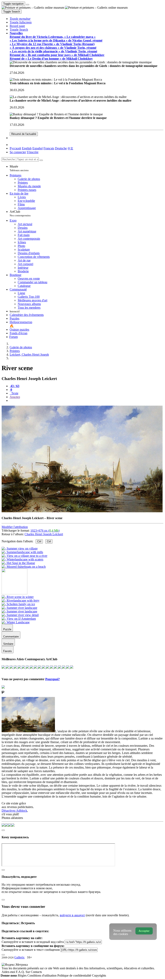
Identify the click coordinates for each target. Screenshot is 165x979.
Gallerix (19, 957)
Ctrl (39, 541)
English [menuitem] (27, 148)
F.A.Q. (21, 972)
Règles (22, 975)
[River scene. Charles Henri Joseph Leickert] (82, 511)
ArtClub (20, 213)
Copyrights (99, 975)
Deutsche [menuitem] (61, 148)
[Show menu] (27, 4)
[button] (20, 18)
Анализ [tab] (15, 397)
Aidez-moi (9, 972)
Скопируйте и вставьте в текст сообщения (31, 949)
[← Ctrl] (24, 566)
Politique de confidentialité (74, 975)
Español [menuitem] (37, 148)
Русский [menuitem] (15, 148)
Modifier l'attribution (15, 527)
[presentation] (86, 400)
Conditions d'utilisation (42, 975)
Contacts (36, 972)
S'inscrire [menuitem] (32, 152)
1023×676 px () (45, 530)
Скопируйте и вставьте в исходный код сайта (33, 942)
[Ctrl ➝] (18, 597)
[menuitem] (70, 148)
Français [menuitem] (48, 148)
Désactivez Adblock (14, 810)
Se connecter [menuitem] (18, 152)
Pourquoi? (52, 679)
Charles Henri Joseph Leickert (44, 534)
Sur (28, 972)
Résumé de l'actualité (23, 133)
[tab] (14, 386)
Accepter (144, 930)
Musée (19, 168)
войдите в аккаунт (72, 915)
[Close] (41, 160)
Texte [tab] (14, 393)
